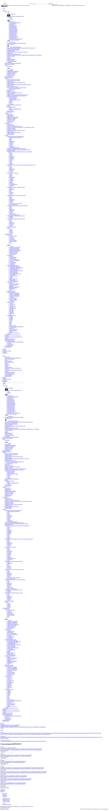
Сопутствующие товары (9, 340)
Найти (4, 383)
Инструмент (7, 123)
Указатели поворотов (65, 737)
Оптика (6, 135)
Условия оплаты (6, 799)
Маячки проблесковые (12, 737)
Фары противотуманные (83, 737)
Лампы (7, 738)
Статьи (4, 803)
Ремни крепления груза (9, 339)
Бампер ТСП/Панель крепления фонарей (13, 63)
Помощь (2, 791)
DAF (1, 741)
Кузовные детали (8, 234)
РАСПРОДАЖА (8, 376)
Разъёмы (29, 737)
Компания (2, 789)
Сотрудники (5, 795)
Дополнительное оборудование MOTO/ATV (13, 336)
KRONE (4, 741)
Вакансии (5, 796)
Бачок (6, 65)
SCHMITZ (18, 741)
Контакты (5, 351)
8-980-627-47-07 (68, 5)
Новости (4, 348)
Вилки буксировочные (9, 77)
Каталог (4, 10)
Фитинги (7, 337)
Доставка (4, 349)
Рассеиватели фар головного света (49, 737)
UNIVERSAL (40, 741)
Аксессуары (7, 11)
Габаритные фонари (4, 737)
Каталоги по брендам (7, 350)
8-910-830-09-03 (61, 5)
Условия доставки (6, 800)
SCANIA (14, 741)
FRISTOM (28, 741)
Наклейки (7, 335)
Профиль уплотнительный (10, 338)
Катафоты (4, 738)
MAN (7, 741)
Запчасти (7, 78)
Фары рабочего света (92, 737)
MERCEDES (10, 741)
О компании (5, 352)
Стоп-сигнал (58, 737)
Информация (3, 790)
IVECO (44, 741)
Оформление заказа (6, 798)
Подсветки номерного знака (22, 737)
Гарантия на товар (6, 801)
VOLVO (21, 741)
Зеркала (6, 113)
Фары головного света (73, 737)
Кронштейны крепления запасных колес (13, 334)
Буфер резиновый (8, 76)
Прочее (24, 741)
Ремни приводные (8, 345)
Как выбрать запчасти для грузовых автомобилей (10, 724)
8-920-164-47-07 (75, 5)
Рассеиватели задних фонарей (37, 737)
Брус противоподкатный (10, 64)
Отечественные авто (34, 741)
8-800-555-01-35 (55, 5)
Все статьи (2, 723)
